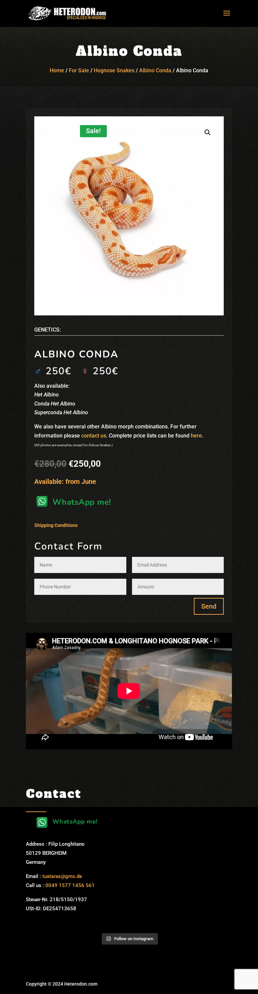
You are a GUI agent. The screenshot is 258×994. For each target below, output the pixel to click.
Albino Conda (155, 70)
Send (208, 606)
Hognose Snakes (114, 70)
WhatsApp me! (81, 502)
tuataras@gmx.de (62, 876)
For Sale (79, 70)
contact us (93, 435)
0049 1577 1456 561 (70, 885)
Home (57, 70)
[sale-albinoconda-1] (129, 211)
